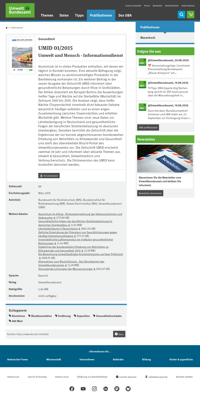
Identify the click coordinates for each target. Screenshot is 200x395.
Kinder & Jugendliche (181, 359)
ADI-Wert (17, 321)
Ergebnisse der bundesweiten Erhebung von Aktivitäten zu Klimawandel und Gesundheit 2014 (73, 248)
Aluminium (18, 316)
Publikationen (101, 15)
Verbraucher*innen (17, 359)
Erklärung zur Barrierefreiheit (92, 376)
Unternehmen (87, 359)
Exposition (83, 316)
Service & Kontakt (133, 5)
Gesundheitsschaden (109, 316)
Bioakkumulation (41, 316)
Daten (64, 15)
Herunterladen (50, 175)
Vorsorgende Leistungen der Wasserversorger (65, 269)
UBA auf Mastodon (148, 127)
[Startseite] (20, 10)
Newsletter (157, 5)
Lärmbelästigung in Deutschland (58, 228)
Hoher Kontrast (188, 5)
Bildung (146, 359)
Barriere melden (184, 376)
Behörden (118, 359)
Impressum (13, 376)
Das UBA (125, 15)
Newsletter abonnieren (150, 193)
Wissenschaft (53, 359)
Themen (47, 15)
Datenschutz (62, 376)
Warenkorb (147, 37)
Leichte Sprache (127, 376)
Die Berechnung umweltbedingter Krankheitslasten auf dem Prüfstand (80, 254)
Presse (147, 5)
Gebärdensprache (158, 376)
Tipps (79, 15)
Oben (121, 334)
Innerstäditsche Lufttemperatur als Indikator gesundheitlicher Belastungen (75, 241)
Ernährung (64, 316)
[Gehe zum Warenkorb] (190, 14)
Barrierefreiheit (172, 5)
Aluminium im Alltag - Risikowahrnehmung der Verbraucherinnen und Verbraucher (80, 215)
